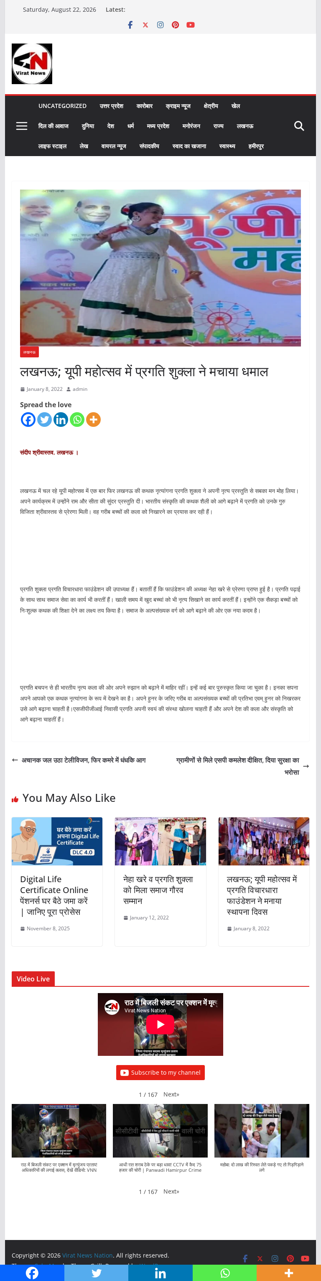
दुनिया (88, 126)
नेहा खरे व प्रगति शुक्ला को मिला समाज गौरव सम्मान (158, 889)
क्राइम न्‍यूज (178, 106)
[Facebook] (28, 419)
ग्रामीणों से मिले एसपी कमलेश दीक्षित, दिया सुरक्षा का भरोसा (237, 766)
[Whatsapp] (77, 419)
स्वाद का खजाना (189, 146)
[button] (171, 1094)
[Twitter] (44, 419)
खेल (236, 106)
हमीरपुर (256, 146)
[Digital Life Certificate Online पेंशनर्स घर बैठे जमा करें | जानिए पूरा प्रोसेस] (57, 823)
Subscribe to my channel (166, 1072)
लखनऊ (245, 126)
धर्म (130, 126)
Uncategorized (62, 106)
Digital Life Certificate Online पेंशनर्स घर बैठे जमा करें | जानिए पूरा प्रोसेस (54, 895)
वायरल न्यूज (114, 146)
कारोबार (145, 106)
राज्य (219, 126)
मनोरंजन (191, 126)
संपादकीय (149, 146)
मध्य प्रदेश (158, 126)
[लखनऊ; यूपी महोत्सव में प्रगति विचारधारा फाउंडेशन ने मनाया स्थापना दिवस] (264, 823)
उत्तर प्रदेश (111, 106)
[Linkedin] (61, 419)
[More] (93, 419)
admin (80, 389)
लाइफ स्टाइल (52, 146)
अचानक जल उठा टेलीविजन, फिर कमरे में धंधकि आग (83, 760)
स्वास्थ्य (227, 146)
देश (110, 126)
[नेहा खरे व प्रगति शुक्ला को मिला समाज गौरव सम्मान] (160, 823)
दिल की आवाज (53, 126)
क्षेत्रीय (211, 106)
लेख (84, 146)
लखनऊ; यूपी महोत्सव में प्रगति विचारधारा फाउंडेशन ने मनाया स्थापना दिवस (262, 895)
